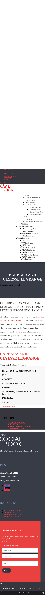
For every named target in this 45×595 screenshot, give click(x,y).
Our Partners (26, 249)
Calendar (29, 219)
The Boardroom (28, 236)
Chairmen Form (35, 209)
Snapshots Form (35, 214)
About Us (25, 195)
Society (24, 224)
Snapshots (26, 241)
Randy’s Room (28, 253)
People (21, 226)
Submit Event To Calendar (34, 221)
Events (24, 217)
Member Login (9, 179)
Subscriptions (30, 202)
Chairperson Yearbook (30, 233)
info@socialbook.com (9, 480)
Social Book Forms (32, 205)
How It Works (30, 200)
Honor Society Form (36, 212)
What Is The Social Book (34, 197)
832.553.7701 (10, 476)
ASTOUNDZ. (36, 588)
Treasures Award (28, 229)
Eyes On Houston (29, 257)
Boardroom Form (35, 207)
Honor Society (28, 231)
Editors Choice (24, 238)
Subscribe (9, 512)
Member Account (13, 515)
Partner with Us (10, 176)
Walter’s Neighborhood (31, 255)
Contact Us (8, 178)
